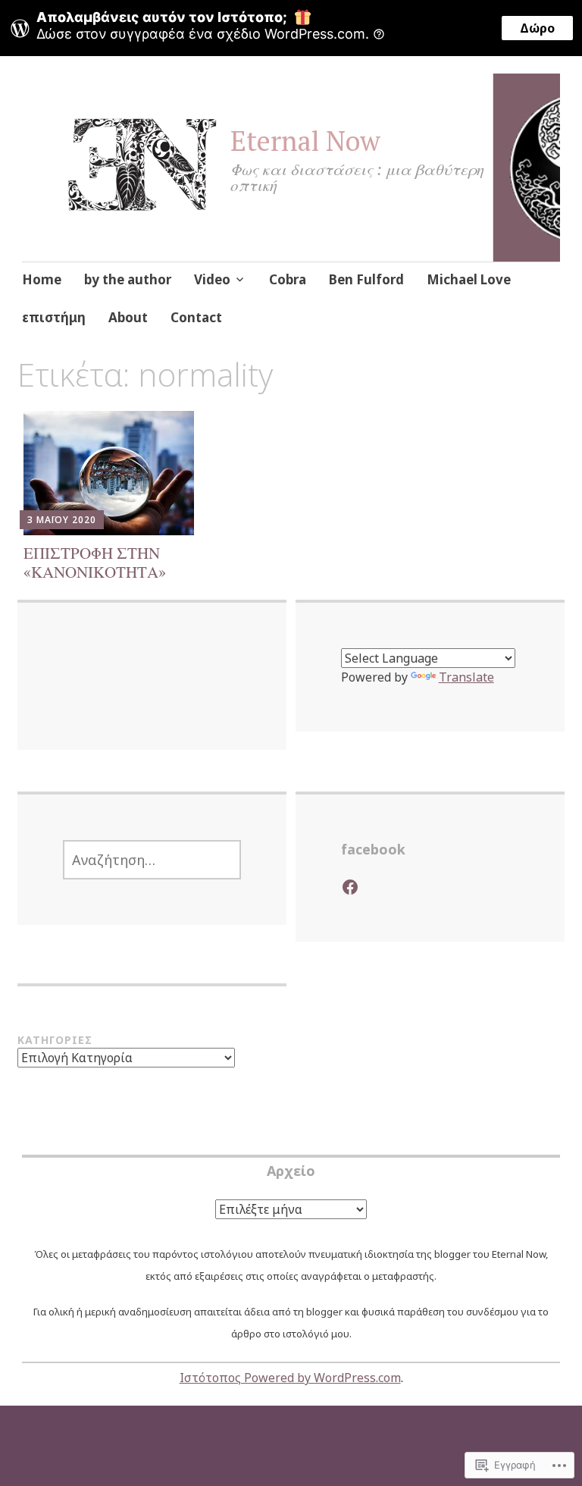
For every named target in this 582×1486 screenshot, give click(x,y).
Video (212, 279)
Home (41, 279)
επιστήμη (54, 317)
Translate (466, 677)
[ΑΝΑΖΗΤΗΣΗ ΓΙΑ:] (152, 859)
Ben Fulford (366, 279)
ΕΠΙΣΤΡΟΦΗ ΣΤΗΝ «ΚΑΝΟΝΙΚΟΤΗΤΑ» (94, 562)
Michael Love (469, 279)
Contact (196, 317)
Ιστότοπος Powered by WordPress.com (290, 1377)
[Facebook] (350, 887)
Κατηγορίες (54, 1040)
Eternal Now (305, 140)
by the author (127, 279)
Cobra (287, 279)
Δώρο (537, 28)
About (128, 317)
